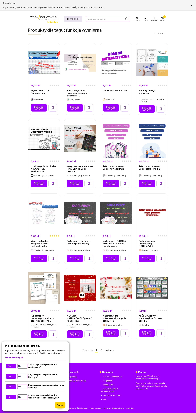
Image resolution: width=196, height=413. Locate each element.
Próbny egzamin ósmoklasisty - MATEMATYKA (147, 243)
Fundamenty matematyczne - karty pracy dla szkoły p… (42, 318)
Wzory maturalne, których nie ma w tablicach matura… (40, 243)
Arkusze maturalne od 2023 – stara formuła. (150, 167)
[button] (145, 19)
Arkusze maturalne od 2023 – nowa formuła (114, 167)
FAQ (105, 399)
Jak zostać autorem (111, 395)
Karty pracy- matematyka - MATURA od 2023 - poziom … (80, 169)
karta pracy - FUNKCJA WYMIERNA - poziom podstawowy (114, 243)
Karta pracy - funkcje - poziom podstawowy (78, 242)
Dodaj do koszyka (39, 108)
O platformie (109, 384)
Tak (9, 366)
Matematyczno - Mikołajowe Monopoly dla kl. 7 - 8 (114, 318)
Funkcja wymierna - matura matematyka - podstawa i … (78, 93)
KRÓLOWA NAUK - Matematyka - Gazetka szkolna (150, 318)
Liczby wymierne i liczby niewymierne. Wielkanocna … (43, 169)
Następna (109, 350)
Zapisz (60, 405)
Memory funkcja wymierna (147, 91)
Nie (19, 366)
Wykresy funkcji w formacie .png (40, 91)
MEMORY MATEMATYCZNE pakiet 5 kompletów (80, 318)
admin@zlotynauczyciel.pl (147, 378)
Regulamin (72, 376)
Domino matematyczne (115, 90)
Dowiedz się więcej (14, 357)
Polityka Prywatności (76, 380)
